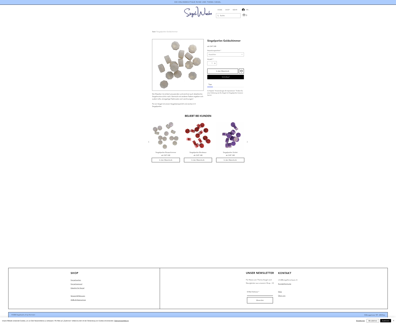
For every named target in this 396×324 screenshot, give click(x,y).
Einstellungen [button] (360, 321)
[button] (246, 14)
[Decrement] (209, 63)
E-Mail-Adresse (252, 292)
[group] (198, 141)
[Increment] (215, 63)
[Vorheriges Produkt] (148, 142)
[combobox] (225, 54)
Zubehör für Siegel (77, 288)
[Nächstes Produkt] (247, 142)
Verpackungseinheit (214, 50)
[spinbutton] (212, 63)
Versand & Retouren (78, 296)
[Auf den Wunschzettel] (241, 71)
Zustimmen (385, 321)
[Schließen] (393, 320)
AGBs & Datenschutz (78, 300)
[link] (210, 84)
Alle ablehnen (372, 321)
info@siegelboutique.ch (288, 280)
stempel (76, 284)
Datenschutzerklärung (121, 321)
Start (153, 32)
